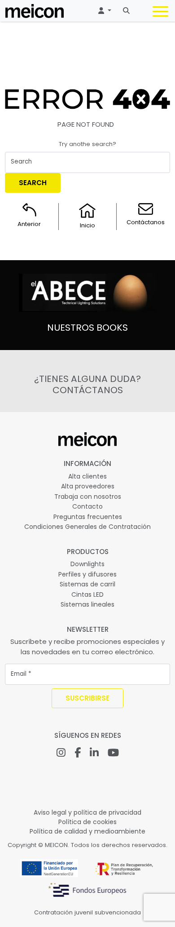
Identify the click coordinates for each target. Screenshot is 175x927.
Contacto (87, 506)
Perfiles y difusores (87, 574)
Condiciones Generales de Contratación (87, 526)
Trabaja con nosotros (87, 496)
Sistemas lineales (87, 604)
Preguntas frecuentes (87, 516)
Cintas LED (87, 594)
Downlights (87, 563)
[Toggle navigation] (160, 13)
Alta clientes (87, 476)
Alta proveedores (87, 486)
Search (33, 182)
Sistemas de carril (87, 584)
